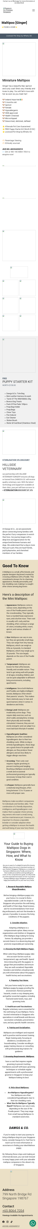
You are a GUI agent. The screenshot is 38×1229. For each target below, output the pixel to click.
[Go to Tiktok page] (12, 1222)
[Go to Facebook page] (4, 1222)
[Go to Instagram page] (8, 1222)
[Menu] (33, 10)
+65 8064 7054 (13, 1211)
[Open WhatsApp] (32, 1223)
